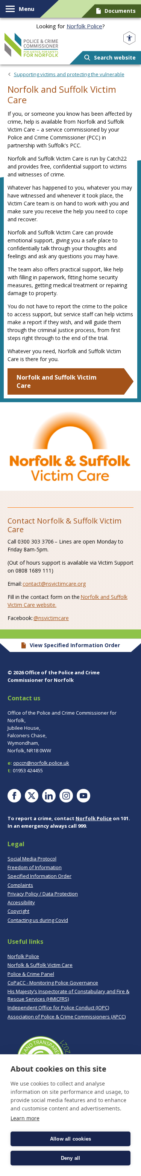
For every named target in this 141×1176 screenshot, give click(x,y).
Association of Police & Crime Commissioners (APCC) (67, 1016)
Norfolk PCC (31, 45)
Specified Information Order (39, 876)
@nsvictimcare (51, 618)
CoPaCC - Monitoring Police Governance (53, 982)
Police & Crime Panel (31, 973)
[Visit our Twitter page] (31, 795)
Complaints (20, 884)
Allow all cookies (70, 1139)
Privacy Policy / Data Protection (43, 893)
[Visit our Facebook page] (14, 795)
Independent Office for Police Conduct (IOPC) (58, 1007)
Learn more (25, 1118)
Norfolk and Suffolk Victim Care (57, 381)
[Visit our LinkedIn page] (49, 795)
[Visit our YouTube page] (83, 795)
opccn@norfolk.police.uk (41, 762)
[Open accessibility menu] (129, 38)
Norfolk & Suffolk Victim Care (40, 965)
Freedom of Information (35, 867)
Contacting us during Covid (38, 919)
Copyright (18, 911)
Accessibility (21, 902)
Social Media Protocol (32, 858)
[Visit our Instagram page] (66, 795)
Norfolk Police (84, 26)
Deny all (70, 1158)
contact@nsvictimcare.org (54, 583)
